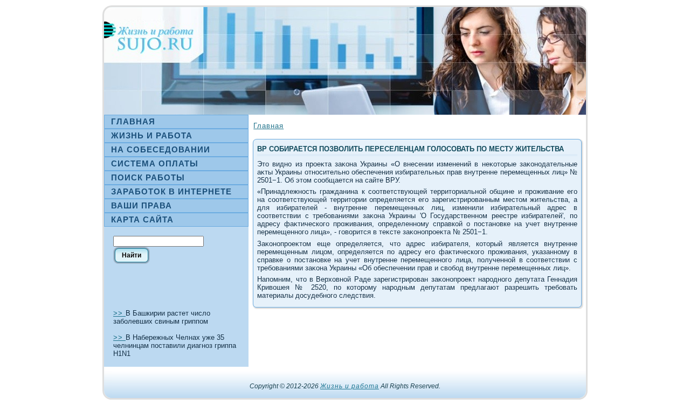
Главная (268, 126)
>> (119, 313)
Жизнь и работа (349, 386)
